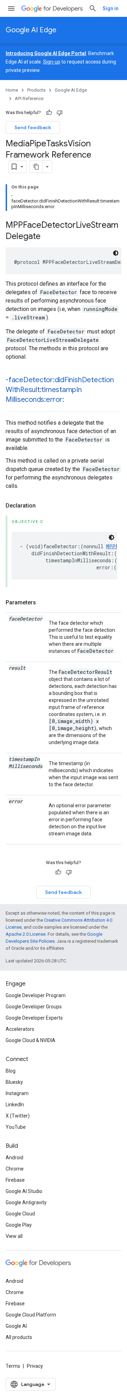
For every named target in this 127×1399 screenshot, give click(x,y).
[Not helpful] (59, 112)
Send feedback (32, 127)
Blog (11, 1071)
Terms (13, 1366)
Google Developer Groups (34, 1006)
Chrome (15, 1169)
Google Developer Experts (34, 1018)
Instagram (17, 1093)
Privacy (35, 1366)
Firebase (15, 1180)
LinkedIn (15, 1104)
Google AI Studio (24, 1191)
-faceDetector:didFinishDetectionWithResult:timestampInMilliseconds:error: (60, 390)
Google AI (16, 1326)
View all (14, 1236)
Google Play (19, 1225)
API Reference (29, 98)
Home (12, 90)
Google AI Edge (31, 30)
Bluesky (14, 1082)
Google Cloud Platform (31, 1315)
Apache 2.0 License (26, 934)
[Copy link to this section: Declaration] (43, 506)
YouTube (16, 1127)
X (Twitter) (18, 1116)
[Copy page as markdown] (36, 167)
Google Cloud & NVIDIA (30, 1040)
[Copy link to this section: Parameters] (43, 602)
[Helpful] (49, 112)
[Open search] (93, 8)
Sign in (111, 8)
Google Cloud (20, 1213)
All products (19, 1337)
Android (14, 1157)
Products (36, 90)
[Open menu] (11, 8)
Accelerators (20, 1029)
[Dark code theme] (115, 253)
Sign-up (51, 62)
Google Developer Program (36, 995)
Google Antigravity (26, 1202)
